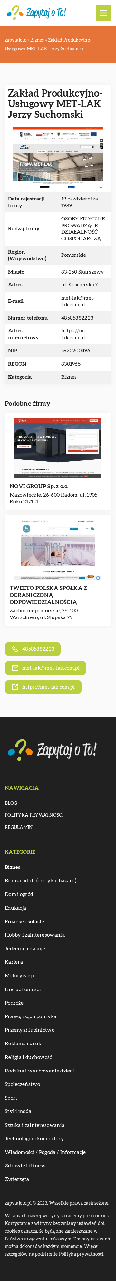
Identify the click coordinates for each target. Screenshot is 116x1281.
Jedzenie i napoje (25, 948)
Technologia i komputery (34, 1138)
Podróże (14, 1003)
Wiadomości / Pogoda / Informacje (45, 1152)
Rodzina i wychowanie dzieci (39, 1070)
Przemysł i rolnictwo (29, 1030)
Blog (11, 803)
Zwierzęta (17, 1179)
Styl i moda (18, 1111)
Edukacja (15, 908)
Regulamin (19, 827)
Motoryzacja (19, 975)
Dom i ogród (19, 894)
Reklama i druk (23, 1043)
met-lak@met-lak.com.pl (78, 301)
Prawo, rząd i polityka (31, 1016)
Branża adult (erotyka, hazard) (40, 880)
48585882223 (77, 317)
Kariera (14, 962)
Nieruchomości (23, 989)
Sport (11, 1097)
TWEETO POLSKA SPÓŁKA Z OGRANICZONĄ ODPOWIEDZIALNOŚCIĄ (48, 595)
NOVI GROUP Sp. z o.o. (39, 486)
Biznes (69, 377)
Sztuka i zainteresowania (34, 1125)
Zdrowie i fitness (25, 1165)
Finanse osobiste (24, 921)
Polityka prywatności (34, 815)
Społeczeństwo (22, 1084)
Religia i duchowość (28, 1057)
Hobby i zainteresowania (35, 935)
